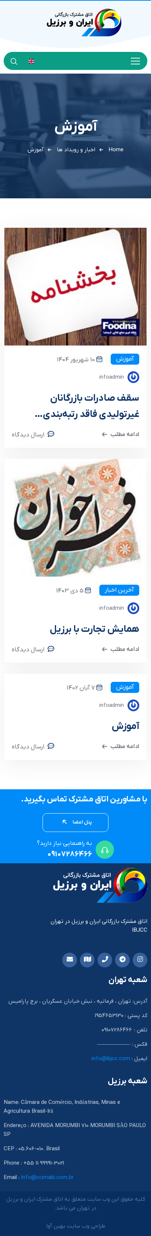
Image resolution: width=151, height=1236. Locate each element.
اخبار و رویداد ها (76, 149)
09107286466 (69, 854)
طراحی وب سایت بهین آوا (75, 1226)
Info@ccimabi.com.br (47, 1177)
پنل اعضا (81, 822)
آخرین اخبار (119, 590)
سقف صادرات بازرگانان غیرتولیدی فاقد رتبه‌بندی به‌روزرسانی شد (91, 407)
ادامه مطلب (124, 434)
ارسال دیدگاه (28, 435)
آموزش (125, 359)
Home (116, 149)
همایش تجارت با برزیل (94, 629)
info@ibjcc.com (111, 1058)
